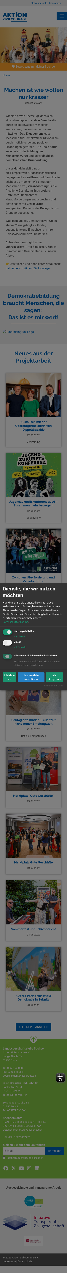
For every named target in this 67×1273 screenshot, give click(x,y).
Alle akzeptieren (54, 677)
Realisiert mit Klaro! (53, 686)
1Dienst (19, 636)
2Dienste (20, 647)
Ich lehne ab (9, 677)
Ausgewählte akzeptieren (31, 677)
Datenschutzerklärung (15, 621)
